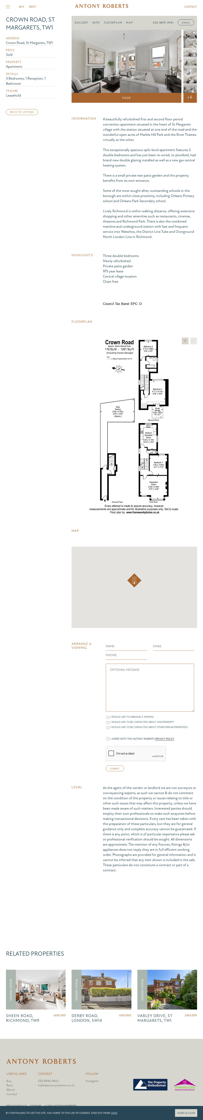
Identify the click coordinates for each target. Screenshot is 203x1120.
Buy (21, 7)
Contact (190, 7)
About (10, 1090)
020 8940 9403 (48, 1081)
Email (186, 22)
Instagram (92, 1081)
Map (129, 22)
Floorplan (113, 22)
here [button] (114, 1113)
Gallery (81, 22)
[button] (134, 580)
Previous (80, 66)
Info (96, 22)
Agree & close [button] (186, 1113)
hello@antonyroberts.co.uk (56, 1085)
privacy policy (164, 738)
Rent (32, 7)
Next (172, 66)
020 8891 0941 (163, 22)
